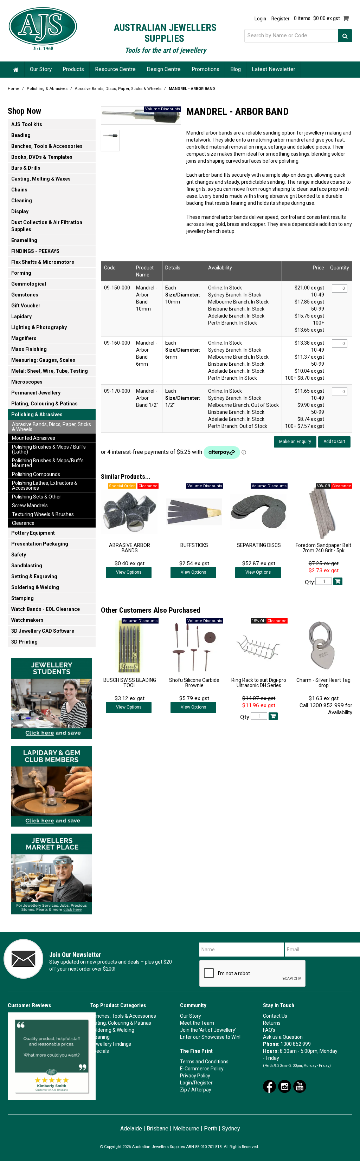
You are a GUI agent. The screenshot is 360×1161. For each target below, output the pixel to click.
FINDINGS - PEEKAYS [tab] (35, 251)
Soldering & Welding (112, 1030)
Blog (235, 69)
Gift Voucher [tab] (25, 305)
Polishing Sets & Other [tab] (36, 497)
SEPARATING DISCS (259, 545)
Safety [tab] (18, 554)
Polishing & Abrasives (47, 88)
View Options (128, 572)
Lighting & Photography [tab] (39, 327)
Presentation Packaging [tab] (39, 544)
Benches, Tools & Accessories (123, 1016)
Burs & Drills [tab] (25, 168)
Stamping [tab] (22, 598)
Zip (183, 1089)
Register (280, 18)
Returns (272, 1023)
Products (73, 69)
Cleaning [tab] (21, 200)
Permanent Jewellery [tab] (35, 393)
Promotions (205, 69)
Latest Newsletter (273, 69)
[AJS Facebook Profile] (269, 1086)
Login (260, 18)
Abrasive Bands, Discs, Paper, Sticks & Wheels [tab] (51, 427)
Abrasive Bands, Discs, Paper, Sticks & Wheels (118, 88)
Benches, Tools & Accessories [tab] (47, 146)
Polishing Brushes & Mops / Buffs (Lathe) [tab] (49, 449)
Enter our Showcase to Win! (210, 1037)
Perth (210, 1128)
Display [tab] (19, 211)
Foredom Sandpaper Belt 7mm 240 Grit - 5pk (323, 547)
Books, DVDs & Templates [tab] (41, 157)
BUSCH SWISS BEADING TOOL (129, 682)
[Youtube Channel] (299, 1086)
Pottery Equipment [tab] (33, 533)
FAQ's (269, 1030)
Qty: (310, 582)
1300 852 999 (296, 1044)
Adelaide (131, 1128)
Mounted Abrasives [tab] (33, 438)
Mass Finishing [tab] (29, 349)
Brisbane (157, 1128)
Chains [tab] (19, 190)
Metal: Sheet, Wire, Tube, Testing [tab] (49, 371)
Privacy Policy (195, 1075)
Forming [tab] (21, 273)
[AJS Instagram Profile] (284, 1086)
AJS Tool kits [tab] (26, 124)
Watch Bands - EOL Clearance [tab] (45, 609)
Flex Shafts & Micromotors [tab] (42, 262)
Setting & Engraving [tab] (34, 576)
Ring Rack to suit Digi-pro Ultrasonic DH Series (258, 682)
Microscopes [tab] (27, 382)
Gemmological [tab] (28, 284)
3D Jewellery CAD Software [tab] (42, 631)
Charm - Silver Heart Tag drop (323, 682)
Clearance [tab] (23, 523)
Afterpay (201, 1089)
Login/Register (196, 1082)
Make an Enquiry (295, 441)
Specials (99, 1051)
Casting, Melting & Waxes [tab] (41, 179)
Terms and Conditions (204, 1061)
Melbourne (186, 1128)
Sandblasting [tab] (26, 565)
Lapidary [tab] (21, 316)
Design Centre (164, 69)
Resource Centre (115, 69)
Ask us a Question (283, 1037)
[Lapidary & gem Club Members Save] (51, 784)
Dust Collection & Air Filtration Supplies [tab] (46, 226)
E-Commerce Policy (202, 1068)
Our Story (41, 69)
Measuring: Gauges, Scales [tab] (43, 360)
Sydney (231, 1128)
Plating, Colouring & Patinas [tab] (44, 403)
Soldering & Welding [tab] (35, 587)
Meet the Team (197, 1023)
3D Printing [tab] (24, 642)
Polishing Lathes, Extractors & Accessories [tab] (44, 485)
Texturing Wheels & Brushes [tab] (43, 514)
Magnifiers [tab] (24, 338)
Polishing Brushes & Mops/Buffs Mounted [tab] (48, 463)
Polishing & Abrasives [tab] (37, 414)
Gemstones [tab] (24, 295)
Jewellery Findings (110, 1044)
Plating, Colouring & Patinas (120, 1023)
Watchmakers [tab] (27, 620)
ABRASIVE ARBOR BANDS (129, 547)
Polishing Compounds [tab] (36, 474)
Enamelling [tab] (24, 240)
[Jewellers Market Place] (51, 872)
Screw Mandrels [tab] (30, 505)
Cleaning (100, 1037)
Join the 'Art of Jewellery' (208, 1030)
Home (16, 69)
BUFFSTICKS (194, 545)
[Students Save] (51, 696)
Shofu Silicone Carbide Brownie (194, 682)
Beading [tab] (21, 135)
